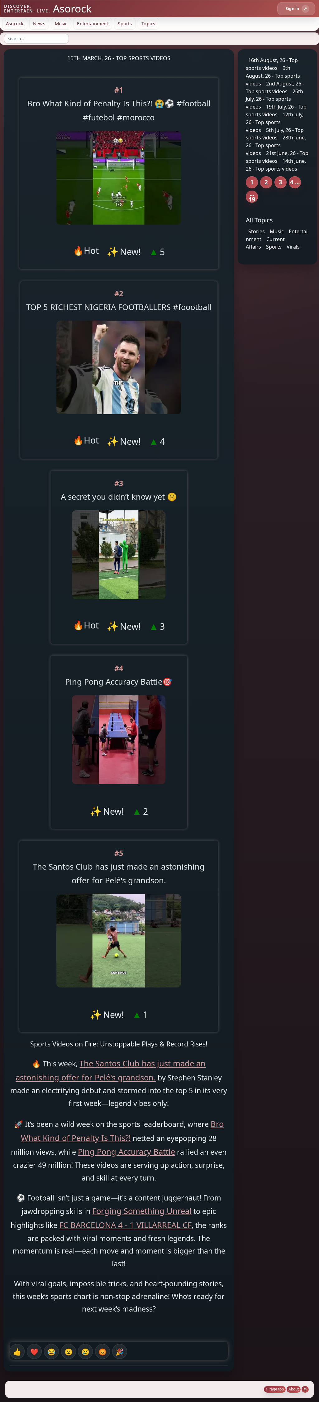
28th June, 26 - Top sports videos (276, 145)
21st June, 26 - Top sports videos (277, 157)
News (39, 23)
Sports (125, 23)
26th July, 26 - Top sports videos (274, 99)
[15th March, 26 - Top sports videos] (118, 230)
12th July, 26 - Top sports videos (274, 122)
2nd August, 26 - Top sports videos (275, 87)
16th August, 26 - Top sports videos (272, 64)
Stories (256, 231)
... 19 (252, 197)
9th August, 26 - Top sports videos (273, 76)
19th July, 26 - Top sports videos (276, 110)
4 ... (295, 182)
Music (61, 23)
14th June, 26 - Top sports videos (276, 165)
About (293, 1389)
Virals (293, 246)
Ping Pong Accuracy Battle (126, 1151)
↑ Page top (275, 1389)
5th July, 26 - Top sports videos (275, 133)
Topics (148, 23)
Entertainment (92, 23)
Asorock (14, 23)
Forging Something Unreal (142, 1211)
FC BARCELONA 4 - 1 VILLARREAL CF (125, 1225)
